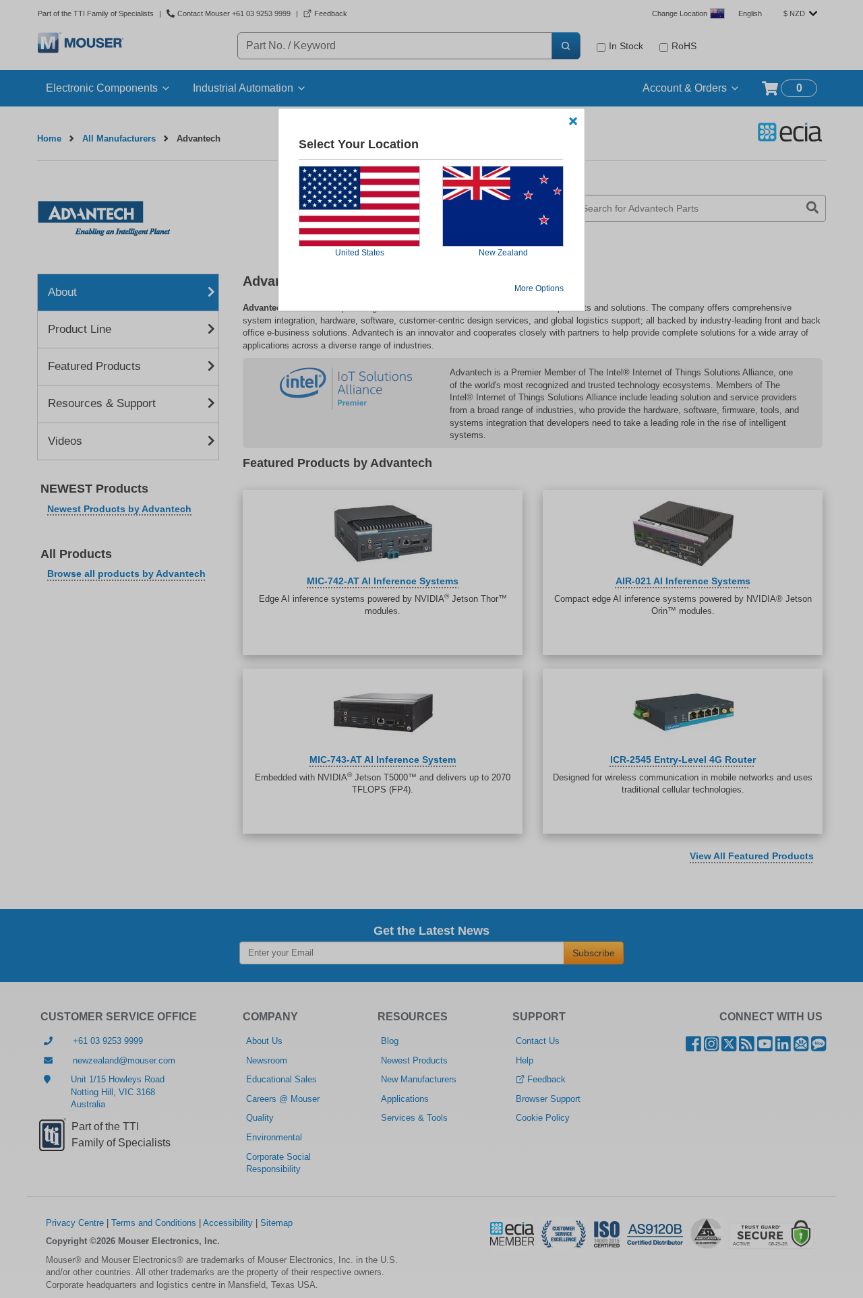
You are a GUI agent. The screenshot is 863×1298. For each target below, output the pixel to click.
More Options (539, 288)
